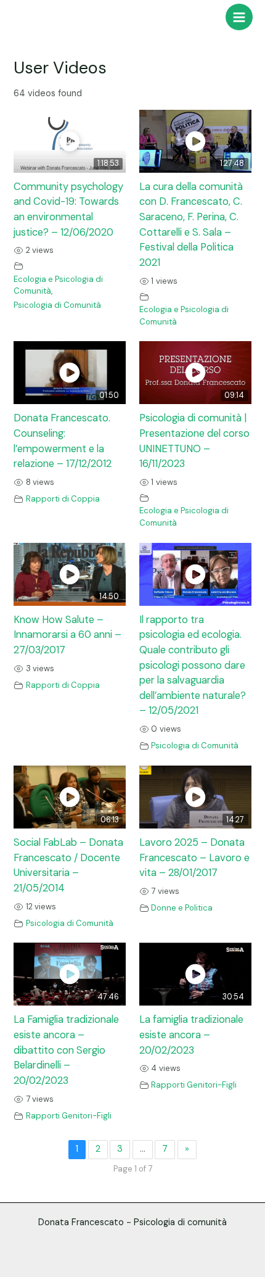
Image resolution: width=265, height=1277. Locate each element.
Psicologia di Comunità (57, 305)
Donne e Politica (182, 908)
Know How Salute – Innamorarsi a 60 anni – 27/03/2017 (67, 634)
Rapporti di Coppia (63, 499)
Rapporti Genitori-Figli (69, 1115)
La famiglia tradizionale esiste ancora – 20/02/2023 (191, 1034)
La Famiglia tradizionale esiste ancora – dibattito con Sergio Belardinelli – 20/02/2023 (66, 1050)
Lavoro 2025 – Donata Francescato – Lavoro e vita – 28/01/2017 (194, 857)
